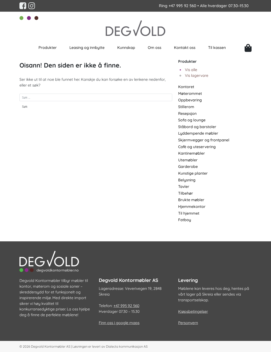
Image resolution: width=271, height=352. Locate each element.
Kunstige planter (193, 173)
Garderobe (188, 166)
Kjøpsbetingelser (193, 311)
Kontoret (186, 86)
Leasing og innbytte (87, 47)
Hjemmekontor (192, 206)
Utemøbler (188, 160)
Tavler (183, 186)
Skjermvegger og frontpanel (203, 140)
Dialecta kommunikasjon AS (127, 346)
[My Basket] (248, 48)
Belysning (186, 180)
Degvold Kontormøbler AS (50, 346)
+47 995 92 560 (182, 5)
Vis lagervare (196, 75)
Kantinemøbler (191, 153)
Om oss (154, 47)
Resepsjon (187, 113)
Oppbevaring (190, 100)
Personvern (188, 322)
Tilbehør (185, 193)
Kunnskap (126, 47)
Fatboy (184, 219)
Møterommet (190, 93)
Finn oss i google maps (119, 322)
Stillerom (186, 106)
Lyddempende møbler (198, 133)
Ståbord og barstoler (197, 126)
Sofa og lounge (192, 120)
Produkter (47, 47)
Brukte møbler (191, 199)
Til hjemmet (188, 213)
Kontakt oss (184, 47)
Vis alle (191, 69)
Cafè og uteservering (197, 146)
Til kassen (217, 47)
